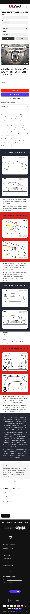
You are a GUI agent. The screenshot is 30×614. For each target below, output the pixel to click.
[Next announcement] (27, 2)
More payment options (15, 98)
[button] (3, 6)
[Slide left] (11, 481)
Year (3, 26)
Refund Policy (6, 562)
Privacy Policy (6, 555)
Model (3, 20)
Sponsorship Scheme (8, 565)
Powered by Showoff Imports (21, 611)
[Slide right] (18, 481)
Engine (4, 31)
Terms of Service (7, 552)
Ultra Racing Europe (11, 611)
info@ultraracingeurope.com (14, 580)
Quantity (3, 82)
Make (3, 14)
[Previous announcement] (2, 2)
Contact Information (8, 548)
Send (5, 515)
